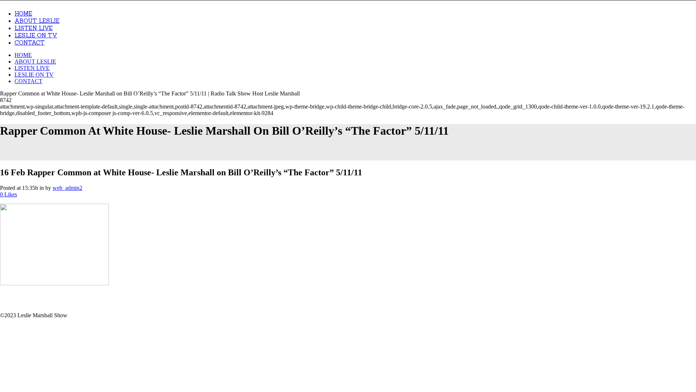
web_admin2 (67, 188)
